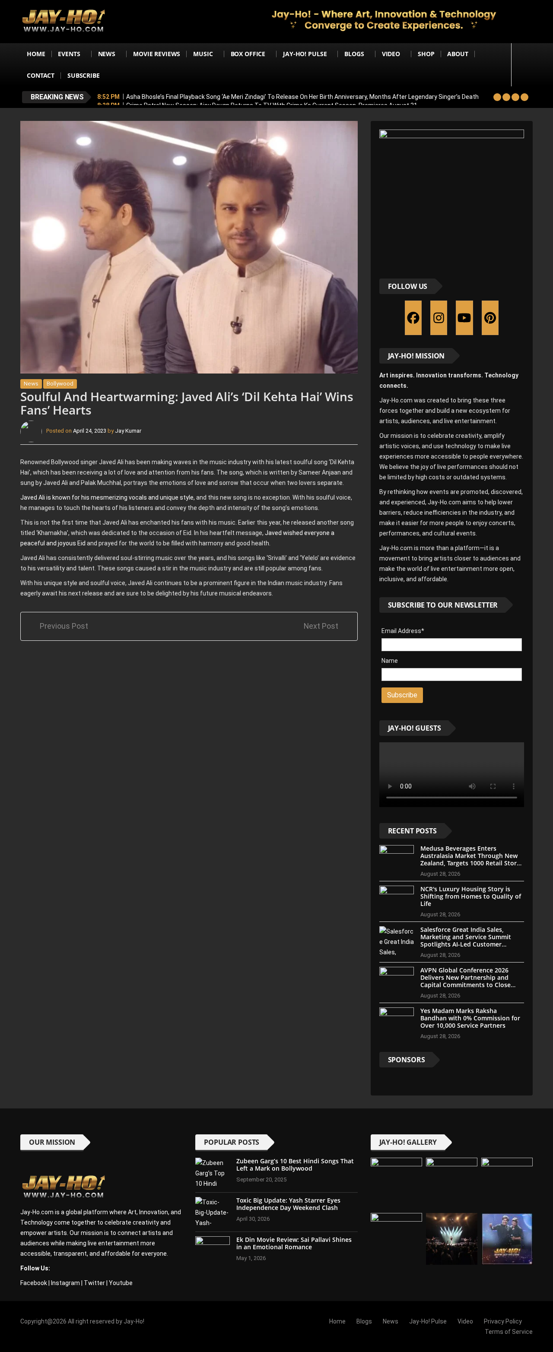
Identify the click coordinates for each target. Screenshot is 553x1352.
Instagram (65, 1282)
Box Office (248, 54)
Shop (426, 54)
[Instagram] (438, 318)
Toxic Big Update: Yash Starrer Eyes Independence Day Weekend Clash (288, 1204)
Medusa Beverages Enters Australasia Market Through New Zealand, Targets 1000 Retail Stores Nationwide (471, 859)
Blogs (354, 54)
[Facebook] (413, 318)
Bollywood (60, 383)
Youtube (121, 1282)
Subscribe (83, 75)
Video (391, 54)
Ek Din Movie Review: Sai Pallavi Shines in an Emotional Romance (294, 1243)
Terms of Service (509, 1331)
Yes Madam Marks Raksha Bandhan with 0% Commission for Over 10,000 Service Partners (470, 1018)
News (106, 54)
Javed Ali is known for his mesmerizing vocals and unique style (107, 497)
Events (69, 54)
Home (36, 54)
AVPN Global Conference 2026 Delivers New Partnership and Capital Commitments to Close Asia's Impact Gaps (465, 981)
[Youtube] (464, 318)
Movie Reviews (156, 54)
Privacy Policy (503, 1321)
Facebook (33, 1282)
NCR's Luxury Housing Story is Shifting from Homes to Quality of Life (470, 896)
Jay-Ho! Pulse (305, 54)
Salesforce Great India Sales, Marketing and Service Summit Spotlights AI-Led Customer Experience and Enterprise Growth (471, 940)
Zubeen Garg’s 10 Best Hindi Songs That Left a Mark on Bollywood (295, 1164)
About (457, 54)
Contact (40, 75)
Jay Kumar (128, 431)
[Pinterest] (490, 318)
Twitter (94, 1282)
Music (203, 54)
